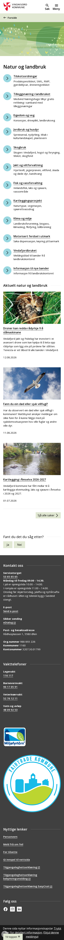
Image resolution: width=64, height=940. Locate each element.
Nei (19, 545)
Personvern (10, 836)
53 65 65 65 (10, 576)
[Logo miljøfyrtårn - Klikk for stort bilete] (14, 737)
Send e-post (10, 611)
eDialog (8, 622)
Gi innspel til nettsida (16, 859)
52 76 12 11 (10, 698)
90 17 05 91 (10, 686)
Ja (8, 545)
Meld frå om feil (13, 844)
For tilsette (10, 852)
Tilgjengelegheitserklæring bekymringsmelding (20, 876)
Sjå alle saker (46, 515)
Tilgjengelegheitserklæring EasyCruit (26, 886)
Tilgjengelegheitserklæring (20, 867)
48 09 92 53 (10, 709)
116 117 (8, 675)
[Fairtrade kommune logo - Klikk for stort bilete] (32, 783)
